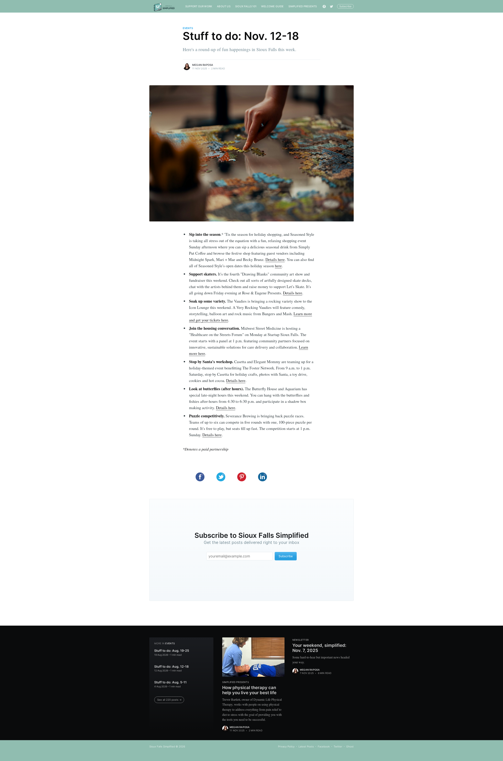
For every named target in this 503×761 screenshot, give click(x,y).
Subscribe (345, 6)
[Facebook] (324, 6)
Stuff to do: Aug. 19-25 (171, 651)
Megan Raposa (202, 64)
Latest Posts (306, 746)
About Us (223, 6)
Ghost (350, 746)
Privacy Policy (286, 746)
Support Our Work (198, 6)
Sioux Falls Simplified (162, 746)
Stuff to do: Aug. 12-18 (171, 666)
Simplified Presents (302, 6)
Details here (275, 259)
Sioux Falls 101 (245, 6)
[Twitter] (331, 6)
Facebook (324, 746)
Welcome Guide (272, 6)
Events (188, 28)
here (278, 265)
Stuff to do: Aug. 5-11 (170, 682)
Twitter (338, 746)
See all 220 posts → (169, 699)
